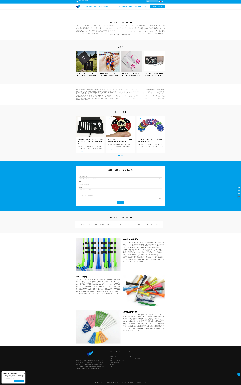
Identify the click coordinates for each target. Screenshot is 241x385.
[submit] (157, 1)
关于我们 (131, 6)
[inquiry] (239, 193)
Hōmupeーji (89, 6)
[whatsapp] (239, 187)
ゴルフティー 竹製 (92, 224)
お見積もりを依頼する (157, 6)
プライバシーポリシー (140, 382)
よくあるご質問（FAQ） (135, 358)
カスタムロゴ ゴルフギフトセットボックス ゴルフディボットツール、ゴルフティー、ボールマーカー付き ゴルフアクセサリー (86, 74)
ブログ (144, 6)
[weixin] (239, 190)
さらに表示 (80, 151)
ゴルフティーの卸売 (136, 224)
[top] (238, 374)
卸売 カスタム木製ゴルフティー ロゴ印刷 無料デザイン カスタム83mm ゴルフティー (132, 74)
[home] (78, 6)
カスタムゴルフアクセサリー (121, 6)
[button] (119, 155)
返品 (130, 356)
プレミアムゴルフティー (122, 224)
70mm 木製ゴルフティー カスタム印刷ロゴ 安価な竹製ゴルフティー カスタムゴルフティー (109, 74)
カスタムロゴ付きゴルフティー (152, 224)
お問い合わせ (138, 6)
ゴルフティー (81, 224)
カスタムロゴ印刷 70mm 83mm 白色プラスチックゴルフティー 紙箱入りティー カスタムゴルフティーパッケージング (154, 74)
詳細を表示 (86, 61)
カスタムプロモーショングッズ (105, 6)
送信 (120, 202)
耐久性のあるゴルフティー (107, 224)
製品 (95, 6)
